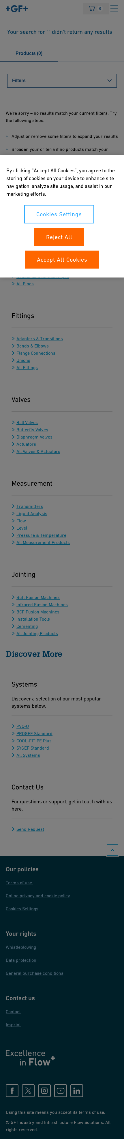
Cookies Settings (59, 214)
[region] (62, 216)
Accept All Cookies (62, 259)
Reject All (59, 237)
